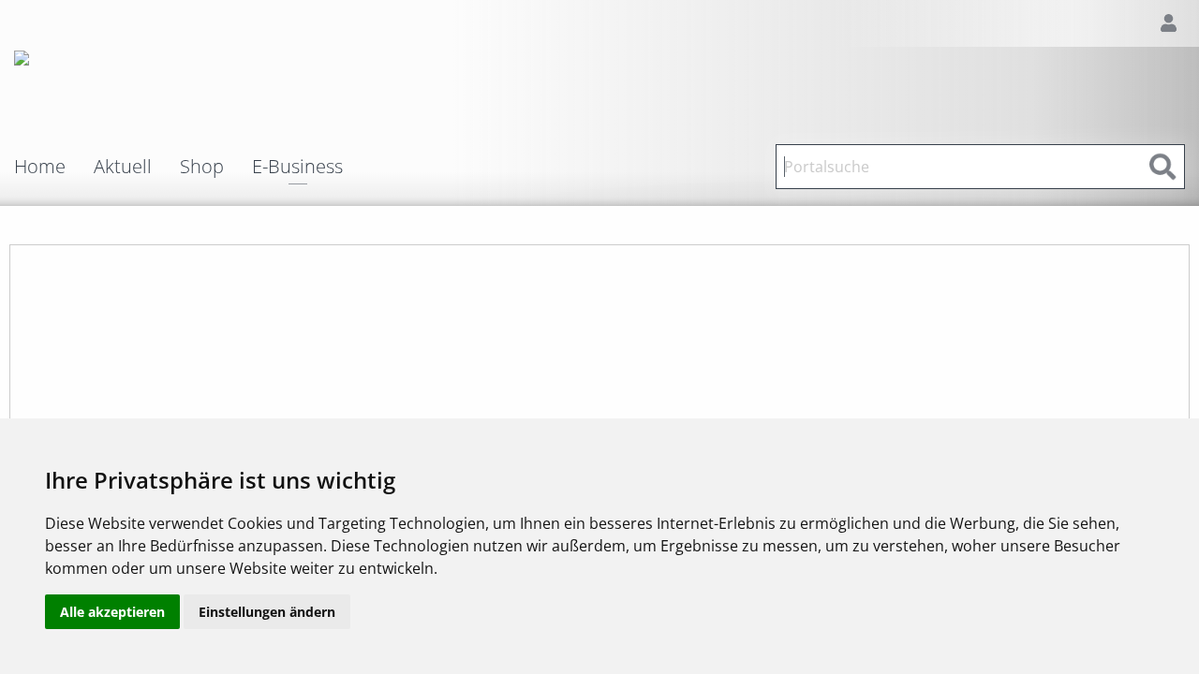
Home (40, 166)
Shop (202, 166)
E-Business (297, 168)
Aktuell (123, 166)
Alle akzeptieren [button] (112, 612)
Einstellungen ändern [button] (267, 612)
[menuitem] (54, 166)
